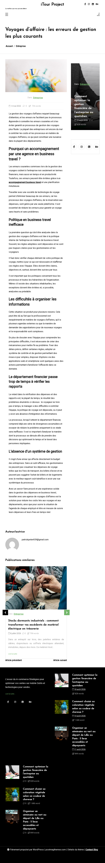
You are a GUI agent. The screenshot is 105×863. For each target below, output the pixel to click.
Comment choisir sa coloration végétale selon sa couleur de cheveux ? (85, 108)
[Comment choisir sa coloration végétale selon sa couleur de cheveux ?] (61, 711)
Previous (5, 612)
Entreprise (38, 97)
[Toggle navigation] (6, 15)
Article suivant (60, 660)
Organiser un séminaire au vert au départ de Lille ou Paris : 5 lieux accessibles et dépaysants (83, 737)
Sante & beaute (87, 88)
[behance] (97, 4)
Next (67, 612)
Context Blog (92, 849)
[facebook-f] (85, 4)
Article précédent (13, 660)
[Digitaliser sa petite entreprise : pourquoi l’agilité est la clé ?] (36, 587)
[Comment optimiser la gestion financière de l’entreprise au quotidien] (61, 685)
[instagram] (89, 4)
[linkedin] (93, 4)
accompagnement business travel (25, 182)
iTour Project (52, 5)
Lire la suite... (10, 694)
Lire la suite (12, 650)
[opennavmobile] (98, 15)
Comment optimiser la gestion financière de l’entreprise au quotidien (84, 680)
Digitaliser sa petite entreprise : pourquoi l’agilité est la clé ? (35, 622)
